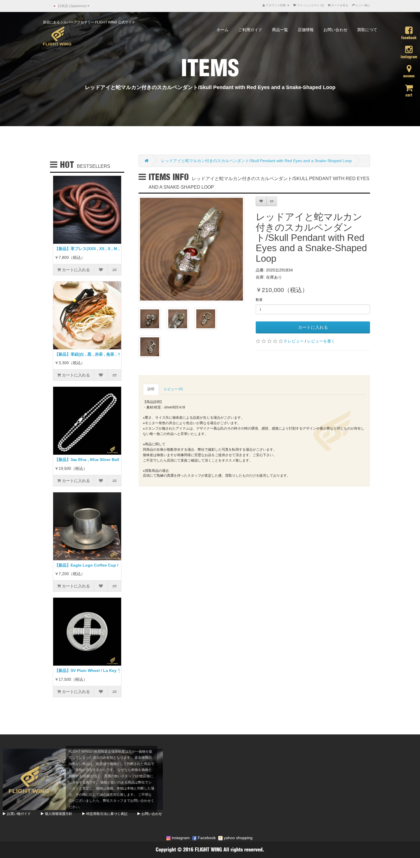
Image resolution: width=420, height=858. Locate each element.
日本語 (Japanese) (72, 6)
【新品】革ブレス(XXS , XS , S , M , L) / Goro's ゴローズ (106, 248)
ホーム (223, 30)
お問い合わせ (335, 30)
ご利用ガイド (250, 30)
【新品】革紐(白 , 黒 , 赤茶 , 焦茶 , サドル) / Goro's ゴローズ (110, 354)
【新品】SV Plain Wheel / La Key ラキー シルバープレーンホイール (117, 670)
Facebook (206, 837)
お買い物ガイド (19, 814)
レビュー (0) (173, 389)
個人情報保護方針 (58, 814)
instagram (180, 837)
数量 (259, 300)
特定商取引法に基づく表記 (106, 814)
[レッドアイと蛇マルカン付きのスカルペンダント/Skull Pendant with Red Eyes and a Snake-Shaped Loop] (191, 249)
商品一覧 (280, 30)
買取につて (367, 30)
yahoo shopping (238, 837)
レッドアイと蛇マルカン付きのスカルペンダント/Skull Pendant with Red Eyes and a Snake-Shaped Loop (256, 160)
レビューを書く (321, 341)
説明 (150, 389)
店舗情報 (306, 30)
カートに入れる (313, 327)
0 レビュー (294, 341)
